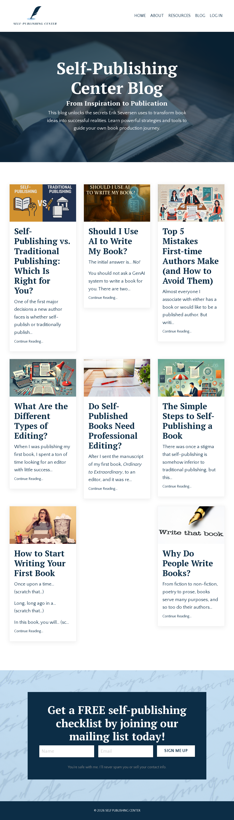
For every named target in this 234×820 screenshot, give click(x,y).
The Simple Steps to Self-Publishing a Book (188, 421)
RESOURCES (179, 16)
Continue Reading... (28, 341)
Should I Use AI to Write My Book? (113, 241)
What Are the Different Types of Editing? (41, 421)
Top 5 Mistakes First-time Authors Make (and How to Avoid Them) (190, 256)
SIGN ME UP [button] (176, 751)
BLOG (200, 16)
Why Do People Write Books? (187, 563)
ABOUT (157, 16)
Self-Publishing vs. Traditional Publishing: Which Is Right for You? (42, 260)
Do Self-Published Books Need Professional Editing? (113, 426)
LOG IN (216, 16)
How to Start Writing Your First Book (40, 563)
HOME (140, 16)
